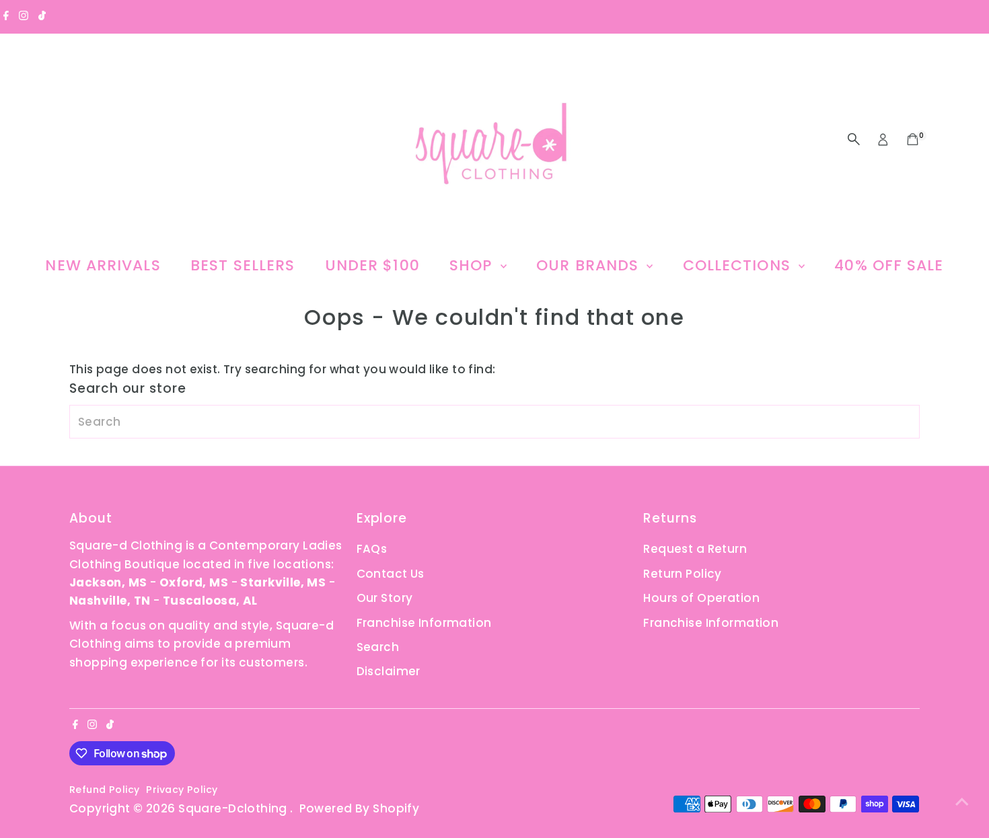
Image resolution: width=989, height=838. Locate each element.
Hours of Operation (701, 598)
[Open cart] (913, 139)
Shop (473, 265)
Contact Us (391, 574)
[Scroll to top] (962, 801)
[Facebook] (6, 16)
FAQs (372, 549)
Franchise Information (424, 623)
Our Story (385, 598)
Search (378, 647)
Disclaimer (388, 671)
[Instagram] (23, 16)
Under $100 (372, 265)
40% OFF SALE (888, 265)
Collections (739, 265)
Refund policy (104, 789)
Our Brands (589, 265)
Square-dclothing (234, 808)
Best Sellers (242, 265)
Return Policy (682, 574)
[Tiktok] (42, 16)
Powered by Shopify (359, 808)
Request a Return (695, 549)
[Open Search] (854, 139)
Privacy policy (181, 789)
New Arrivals (102, 265)
